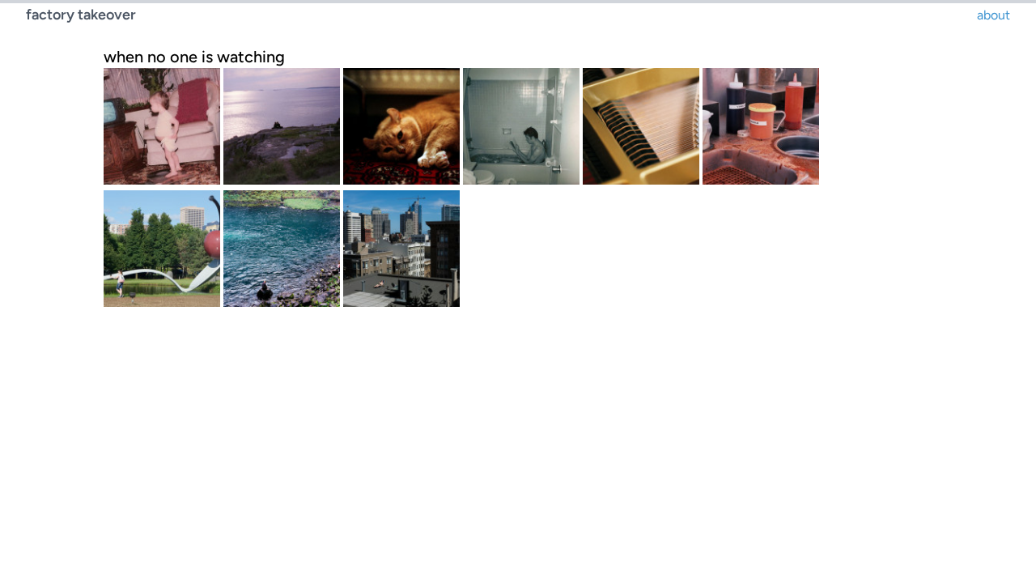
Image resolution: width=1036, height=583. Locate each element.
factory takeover (81, 14)
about (993, 15)
